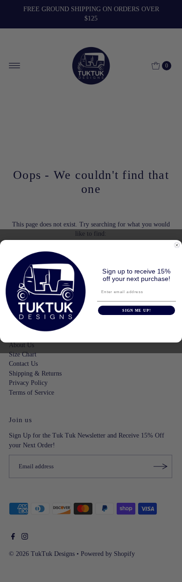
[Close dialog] (177, 245)
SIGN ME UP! (136, 310)
